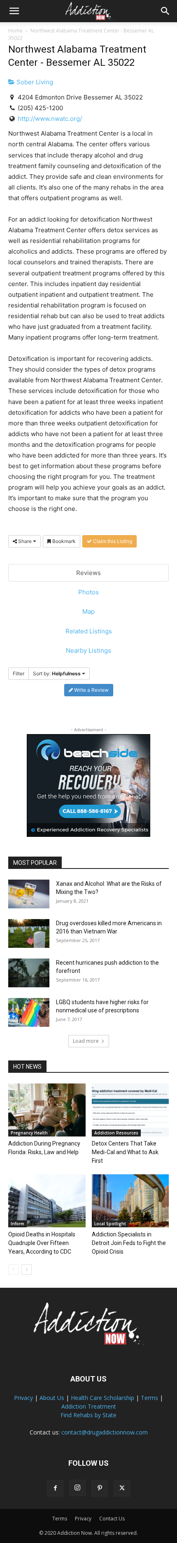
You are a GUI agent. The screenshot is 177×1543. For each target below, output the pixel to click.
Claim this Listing (112, 541)
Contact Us (112, 1518)
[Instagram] (77, 1488)
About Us (52, 1398)
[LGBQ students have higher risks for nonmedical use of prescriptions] (28, 1012)
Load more (86, 1040)
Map (88, 611)
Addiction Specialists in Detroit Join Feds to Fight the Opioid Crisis (129, 1243)
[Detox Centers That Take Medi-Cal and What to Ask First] (130, 1109)
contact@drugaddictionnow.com (104, 1432)
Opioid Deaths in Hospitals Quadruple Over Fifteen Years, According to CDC (41, 1243)
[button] (14, 11)
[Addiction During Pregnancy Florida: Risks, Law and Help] (47, 1109)
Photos (88, 592)
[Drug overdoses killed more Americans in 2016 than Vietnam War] (28, 933)
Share (25, 541)
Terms (149, 1398)
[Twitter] (122, 1488)
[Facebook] (55, 1488)
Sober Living (34, 82)
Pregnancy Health (29, 1133)
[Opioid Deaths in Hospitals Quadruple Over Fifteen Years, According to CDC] (47, 1200)
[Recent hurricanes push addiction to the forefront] (28, 973)
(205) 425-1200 (40, 108)
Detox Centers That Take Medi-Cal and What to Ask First (125, 1152)
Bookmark (63, 541)
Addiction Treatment (88, 1406)
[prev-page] (13, 1269)
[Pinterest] (99, 1488)
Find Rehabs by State (88, 1415)
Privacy (23, 1398)
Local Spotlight (110, 1224)
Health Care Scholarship (102, 1398)
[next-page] (26, 1269)
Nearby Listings (88, 650)
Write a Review (91, 690)
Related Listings (88, 631)
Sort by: (57, 673)
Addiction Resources (116, 1133)
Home (15, 30)
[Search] (165, 11)
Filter (18, 673)
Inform (17, 1224)
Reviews (88, 573)
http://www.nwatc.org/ (50, 118)
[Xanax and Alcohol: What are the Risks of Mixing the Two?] (28, 894)
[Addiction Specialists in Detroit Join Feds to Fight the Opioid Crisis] (130, 1200)
